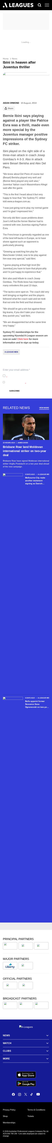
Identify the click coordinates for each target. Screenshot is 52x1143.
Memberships (9, 1122)
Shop (5, 1116)
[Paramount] (26, 1005)
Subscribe (14, 391)
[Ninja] (26, 945)
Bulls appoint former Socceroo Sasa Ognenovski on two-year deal (37, 704)
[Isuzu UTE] (10, 945)
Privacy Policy (25, 374)
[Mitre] (10, 985)
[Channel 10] (10, 1005)
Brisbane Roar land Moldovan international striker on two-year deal (24, 451)
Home (6, 58)
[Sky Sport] (41, 1005)
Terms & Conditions (36, 1110)
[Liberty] (10, 965)
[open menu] (47, 5)
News (14, 58)
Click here (22, 339)
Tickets (30, 1116)
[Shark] (41, 945)
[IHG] (26, 985)
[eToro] (26, 965)
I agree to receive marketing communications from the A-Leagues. (26, 382)
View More (44, 408)
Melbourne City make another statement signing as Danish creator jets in (35, 481)
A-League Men (11, 352)
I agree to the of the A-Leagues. (27, 375)
